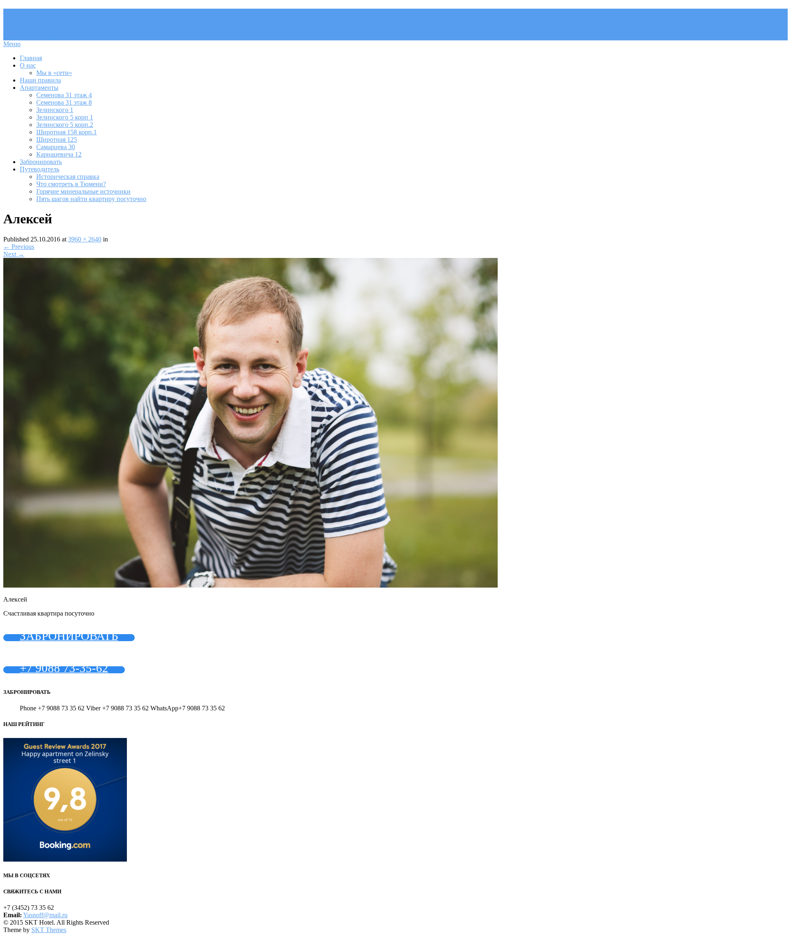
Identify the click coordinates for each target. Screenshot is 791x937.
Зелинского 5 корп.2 (64, 124)
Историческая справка (67, 176)
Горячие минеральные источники (83, 191)
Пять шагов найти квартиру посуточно (91, 198)
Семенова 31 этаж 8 (64, 102)
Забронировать (41, 161)
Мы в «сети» (54, 72)
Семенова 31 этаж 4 (64, 94)
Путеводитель (39, 169)
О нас (28, 65)
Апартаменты (39, 87)
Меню (12, 43)
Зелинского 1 (54, 109)
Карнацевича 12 (59, 154)
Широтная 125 (56, 139)
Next (13, 254)
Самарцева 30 (55, 146)
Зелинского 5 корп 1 (64, 117)
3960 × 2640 (84, 239)
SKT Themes (48, 929)
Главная (31, 57)
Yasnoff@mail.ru (45, 914)
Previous (18, 246)
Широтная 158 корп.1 (66, 132)
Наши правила (40, 80)
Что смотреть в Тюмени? (71, 183)
